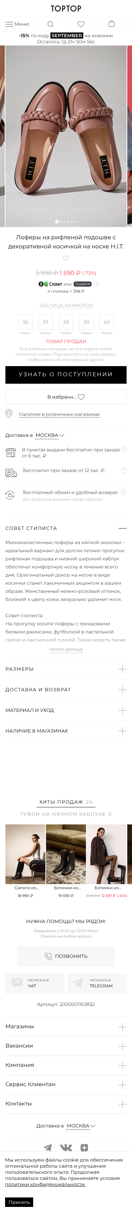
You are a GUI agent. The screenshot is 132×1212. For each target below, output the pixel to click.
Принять (19, 1202)
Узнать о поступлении (66, 375)
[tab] (66, 803)
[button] (57, 221)
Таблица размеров (66, 306)
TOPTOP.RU (66, 8)
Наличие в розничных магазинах (59, 414)
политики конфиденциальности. (45, 1184)
